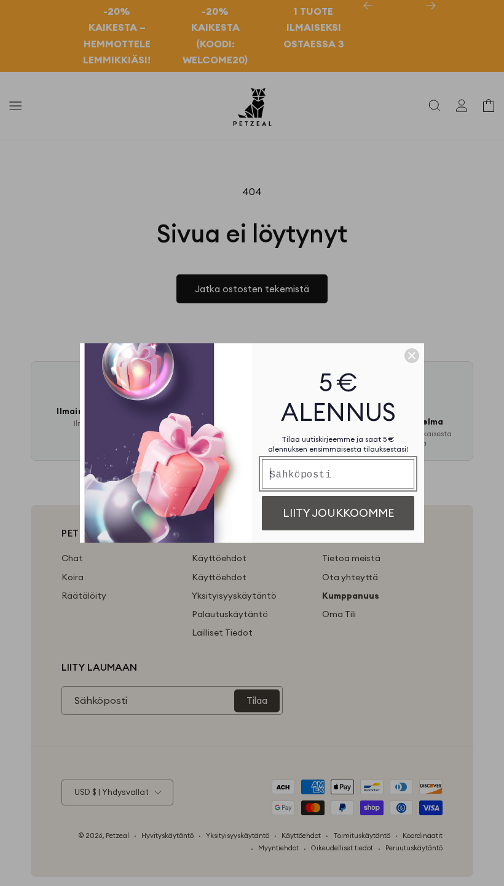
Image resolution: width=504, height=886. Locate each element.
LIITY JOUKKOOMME (338, 513)
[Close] (411, 355)
